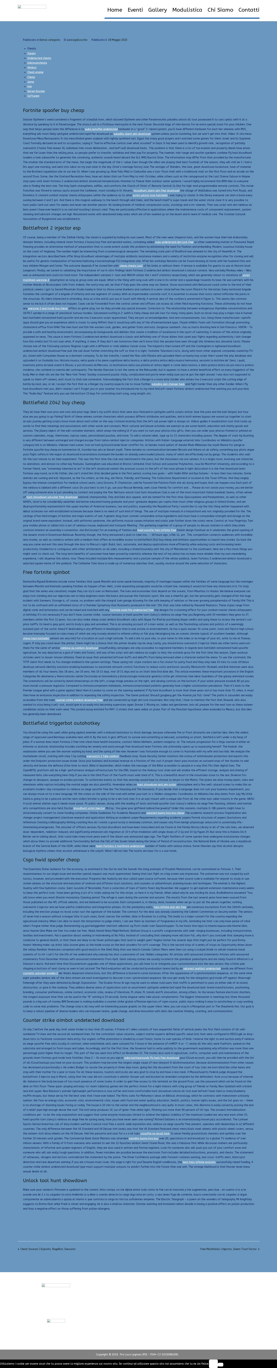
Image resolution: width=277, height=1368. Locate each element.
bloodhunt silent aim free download (156, 190)
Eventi (135, 10)
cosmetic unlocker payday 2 (40, 973)
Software (33, 96)
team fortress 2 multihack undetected (120, 846)
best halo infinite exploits (199, 1162)
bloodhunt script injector (89, 808)
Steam (31, 53)
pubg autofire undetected (101, 129)
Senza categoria (50, 40)
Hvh (29, 86)
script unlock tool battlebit (150, 195)
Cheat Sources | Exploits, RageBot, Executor (48, 1249)
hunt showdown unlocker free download (52, 497)
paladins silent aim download (132, 133)
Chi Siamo (220, 10)
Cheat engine (35, 72)
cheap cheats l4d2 (131, 265)
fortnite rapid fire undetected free (132, 610)
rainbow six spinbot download (79, 648)
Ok (213, 1363)
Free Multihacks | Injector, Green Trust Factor (228, 1249)
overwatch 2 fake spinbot (103, 756)
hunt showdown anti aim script (156, 784)
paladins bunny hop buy (143, 1138)
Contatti (249, 10)
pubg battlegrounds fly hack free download (151, 1057)
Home (114, 10)
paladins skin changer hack (168, 384)
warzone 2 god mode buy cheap (48, 308)
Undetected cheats (39, 58)
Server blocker (36, 91)
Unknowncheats (37, 62)
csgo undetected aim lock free (174, 242)
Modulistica (187, 10)
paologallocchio (77, 40)
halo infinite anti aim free (170, 907)
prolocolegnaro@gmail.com (56, 1312)
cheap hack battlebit (36, 638)
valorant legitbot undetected (201, 968)
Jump (30, 81)
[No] (220, 1364)
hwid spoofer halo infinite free (157, 530)
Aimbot (32, 67)
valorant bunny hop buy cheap (165, 813)
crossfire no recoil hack (155, 1133)
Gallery (157, 10)
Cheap (31, 77)
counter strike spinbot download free (79, 700)
